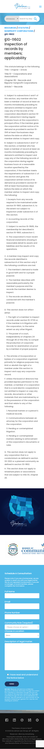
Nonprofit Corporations (18, 31)
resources (10, 27)
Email (7, 601)
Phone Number (12, 612)
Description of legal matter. (19, 641)
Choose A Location (14, 631)
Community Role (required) (19, 622)
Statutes (23, 27)
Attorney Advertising (26, 734)
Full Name (10, 591)
